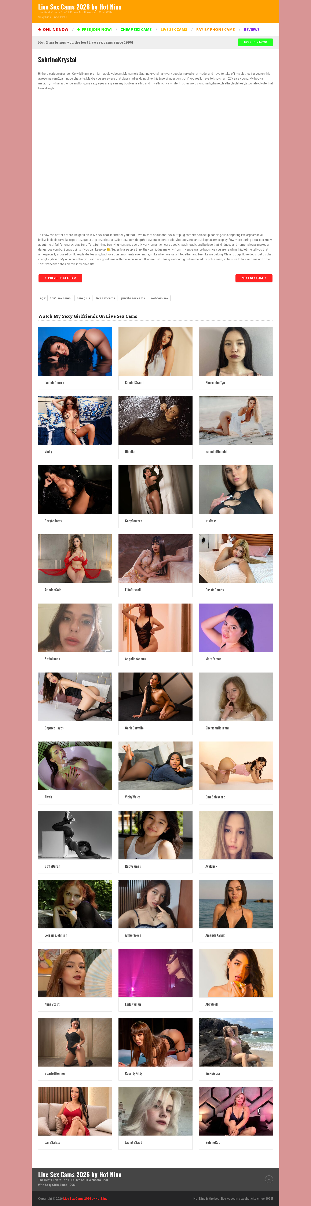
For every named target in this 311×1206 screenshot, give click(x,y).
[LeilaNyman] (155, 973)
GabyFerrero (133, 520)
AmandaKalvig (215, 935)
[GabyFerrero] (155, 489)
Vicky (48, 451)
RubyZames (133, 866)
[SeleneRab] (236, 1111)
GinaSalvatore (215, 797)
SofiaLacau (52, 658)
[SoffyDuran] (75, 835)
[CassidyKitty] (155, 1042)
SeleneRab (212, 1142)
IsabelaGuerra (54, 382)
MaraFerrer (213, 658)
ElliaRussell (133, 589)
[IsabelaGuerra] (75, 351)
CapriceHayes (54, 728)
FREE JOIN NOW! (96, 29)
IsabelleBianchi (216, 451)
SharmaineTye (215, 382)
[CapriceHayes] (75, 697)
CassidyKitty (134, 1073)
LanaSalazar (53, 1142)
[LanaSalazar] (75, 1111)
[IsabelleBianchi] (236, 420)
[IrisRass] (236, 489)
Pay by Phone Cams (215, 29)
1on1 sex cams (60, 298)
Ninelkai (130, 451)
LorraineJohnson (56, 935)
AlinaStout (52, 1004)
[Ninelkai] (155, 420)
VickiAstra (212, 1073)
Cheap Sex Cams (136, 29)
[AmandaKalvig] (236, 904)
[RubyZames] (155, 835)
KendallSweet (134, 382)
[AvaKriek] (236, 835)
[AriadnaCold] (75, 558)
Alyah (48, 797)
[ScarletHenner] (75, 1042)
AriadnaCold (53, 589)
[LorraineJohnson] (75, 904)
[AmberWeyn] (155, 904)
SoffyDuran (52, 866)
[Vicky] (75, 420)
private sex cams (133, 298)
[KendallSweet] (155, 351)
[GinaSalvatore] (236, 766)
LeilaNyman (133, 1004)
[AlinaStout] (75, 973)
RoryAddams (53, 520)
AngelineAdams (135, 658)
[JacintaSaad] (155, 1111)
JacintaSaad (133, 1142)
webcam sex (159, 298)
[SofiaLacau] (75, 628)
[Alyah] (75, 766)
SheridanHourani (217, 728)
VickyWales (132, 797)
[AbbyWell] (236, 973)
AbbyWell (211, 1004)
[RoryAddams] (75, 489)
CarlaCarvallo (134, 728)
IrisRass (210, 520)
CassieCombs (214, 589)
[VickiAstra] (236, 1042)
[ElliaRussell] (155, 558)
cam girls (83, 298)
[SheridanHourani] (236, 697)
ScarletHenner (55, 1073)
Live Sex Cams (174, 29)
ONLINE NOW (55, 29)
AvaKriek (211, 866)
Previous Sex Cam (61, 278)
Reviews (252, 29)
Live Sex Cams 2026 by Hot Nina (79, 7)
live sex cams (105, 298)
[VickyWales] (155, 766)
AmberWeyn (133, 935)
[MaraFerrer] (236, 628)
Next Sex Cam (253, 278)
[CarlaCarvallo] (155, 697)
